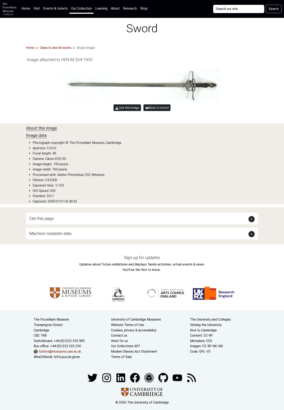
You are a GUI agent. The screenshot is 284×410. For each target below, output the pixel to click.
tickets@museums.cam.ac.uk (60, 351)
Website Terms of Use (127, 325)
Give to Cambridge (203, 330)
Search (274, 9)
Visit (36, 8)
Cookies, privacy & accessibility (134, 330)
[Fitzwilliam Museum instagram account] (107, 377)
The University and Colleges (210, 319)
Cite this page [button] (41, 218)
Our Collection (81, 8)
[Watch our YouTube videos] (178, 377)
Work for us (119, 341)
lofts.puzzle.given (67, 357)
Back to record (158, 107)
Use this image (129, 107)
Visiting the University (206, 325)
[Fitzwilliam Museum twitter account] (93, 377)
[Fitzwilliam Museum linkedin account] (135, 377)
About (115, 8)
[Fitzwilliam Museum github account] (164, 377)
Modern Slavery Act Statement (134, 351)
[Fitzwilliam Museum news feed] (191, 377)
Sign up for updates (142, 257)
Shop (144, 8)
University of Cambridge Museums (136, 319)
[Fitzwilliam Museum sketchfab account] (149, 377)
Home (26, 8)
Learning (101, 8)
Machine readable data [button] (50, 233)
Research (130, 8)
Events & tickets (55, 8)
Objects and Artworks (56, 48)
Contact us (119, 335)
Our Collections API (125, 346)
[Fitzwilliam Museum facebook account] (121, 377)
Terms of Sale (121, 357)
